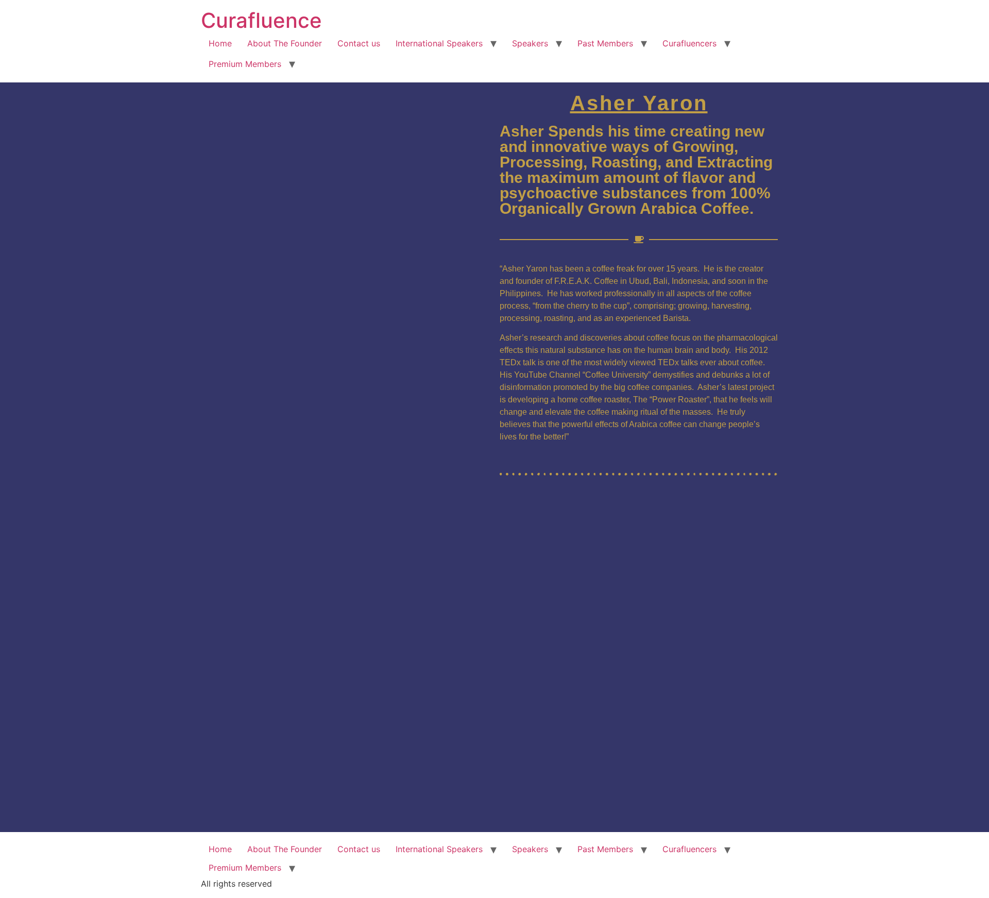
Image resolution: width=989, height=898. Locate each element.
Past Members (605, 43)
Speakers (530, 43)
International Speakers (439, 43)
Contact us (358, 43)
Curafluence (261, 20)
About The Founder (284, 43)
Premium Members (245, 64)
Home (220, 43)
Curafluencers (689, 43)
